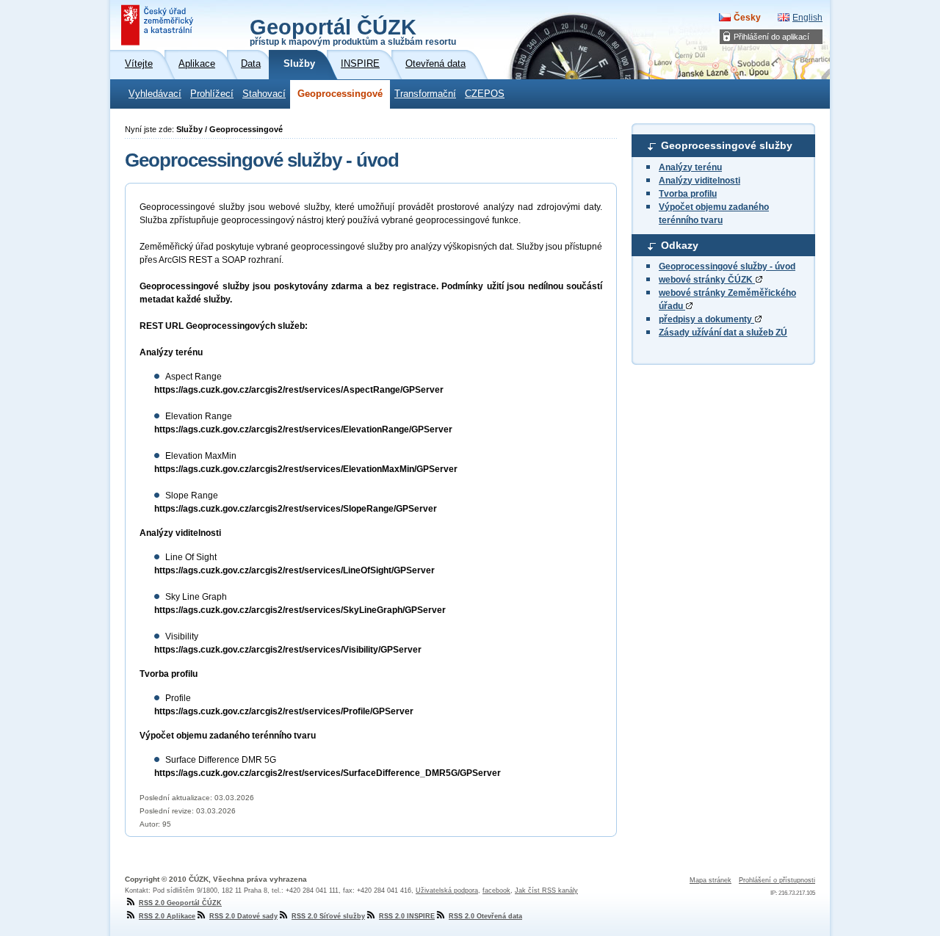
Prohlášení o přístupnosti (777, 880)
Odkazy (679, 245)
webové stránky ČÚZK (707, 280)
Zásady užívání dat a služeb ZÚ (723, 332)
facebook (496, 890)
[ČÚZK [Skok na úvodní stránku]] (158, 25)
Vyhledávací (155, 94)
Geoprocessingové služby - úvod (727, 266)
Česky (747, 17)
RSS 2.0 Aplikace (167, 916)
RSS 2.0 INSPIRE (407, 916)
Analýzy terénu (690, 167)
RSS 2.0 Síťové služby (328, 916)
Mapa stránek (710, 880)
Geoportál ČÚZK (353, 30)
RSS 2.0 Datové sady (243, 916)
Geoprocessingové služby (726, 145)
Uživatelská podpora (447, 890)
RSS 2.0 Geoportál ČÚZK (180, 903)
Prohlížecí (212, 94)
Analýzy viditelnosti (699, 180)
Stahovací (264, 94)
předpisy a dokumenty (706, 319)
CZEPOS (485, 94)
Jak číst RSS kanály (546, 890)
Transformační (425, 94)
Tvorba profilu (688, 194)
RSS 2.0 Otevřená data (485, 916)
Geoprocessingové (340, 94)
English (807, 17)
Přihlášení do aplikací (771, 36)
